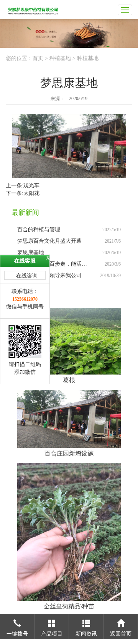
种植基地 (60, 58)
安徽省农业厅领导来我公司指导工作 (60, 275)
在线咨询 (27, 276)
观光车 (31, 185)
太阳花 (31, 193)
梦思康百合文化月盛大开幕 (49, 241)
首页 (38, 58)
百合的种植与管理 (38, 229)
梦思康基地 (30, 252)
